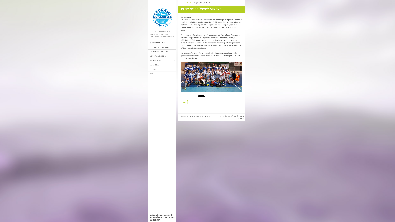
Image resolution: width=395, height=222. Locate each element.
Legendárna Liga (155, 60)
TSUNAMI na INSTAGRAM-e (159, 47)
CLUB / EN (153, 69)
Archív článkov (155, 65)
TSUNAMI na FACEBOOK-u (159, 52)
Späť (184, 102)
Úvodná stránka (186, 3)
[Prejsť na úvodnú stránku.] (162, 15)
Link (151, 74)
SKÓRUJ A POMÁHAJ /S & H (159, 43)
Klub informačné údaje (158, 56)
